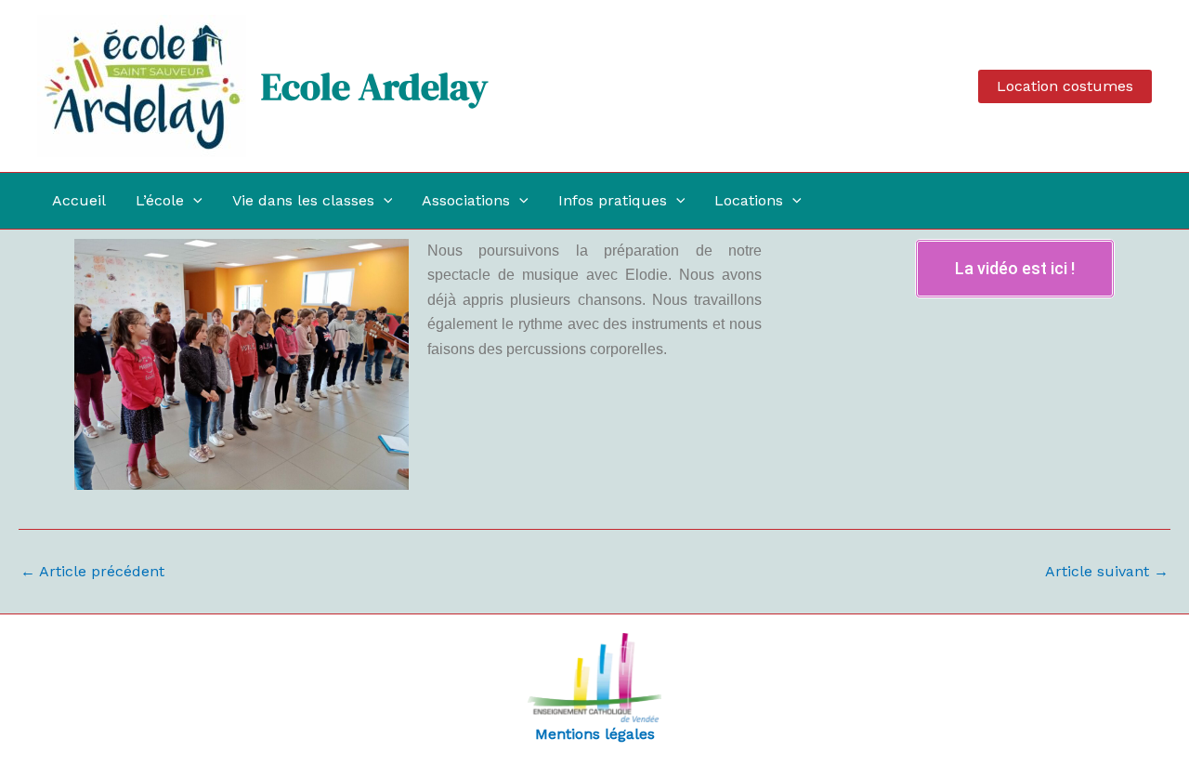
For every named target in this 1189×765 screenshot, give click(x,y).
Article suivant (1107, 571)
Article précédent (92, 571)
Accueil (79, 200)
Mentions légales (595, 734)
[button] (1065, 86)
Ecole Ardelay (374, 86)
